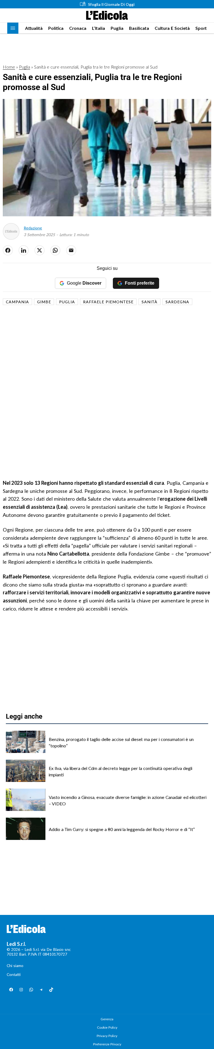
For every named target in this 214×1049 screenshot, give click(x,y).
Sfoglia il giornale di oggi (111, 4)
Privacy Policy (107, 1036)
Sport (201, 28)
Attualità (34, 28)
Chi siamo (15, 965)
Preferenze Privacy (107, 1044)
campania (17, 301)
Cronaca (77, 28)
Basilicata (139, 28)
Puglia (117, 28)
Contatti (14, 974)
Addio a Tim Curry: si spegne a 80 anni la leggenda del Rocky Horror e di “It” (122, 829)
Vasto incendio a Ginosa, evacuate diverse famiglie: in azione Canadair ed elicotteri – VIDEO (127, 800)
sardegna (177, 301)
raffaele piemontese (108, 301)
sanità (149, 301)
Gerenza (107, 1019)
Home (9, 66)
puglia (67, 301)
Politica (56, 28)
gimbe (44, 301)
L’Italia (98, 28)
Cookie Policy (107, 1027)
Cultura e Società (172, 28)
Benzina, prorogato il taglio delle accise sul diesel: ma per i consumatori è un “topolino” (121, 742)
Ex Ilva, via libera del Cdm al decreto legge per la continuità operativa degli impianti (120, 771)
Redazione (33, 228)
